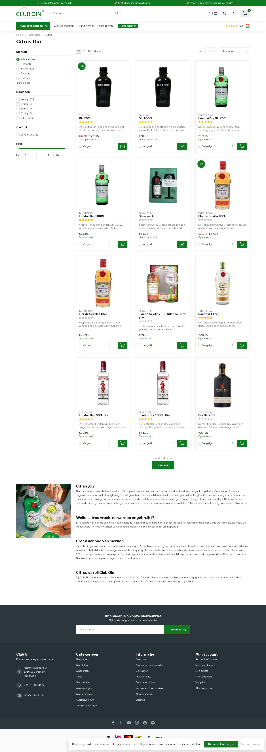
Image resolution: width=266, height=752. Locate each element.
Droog (26, 104)
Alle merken (28, 59)
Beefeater (26, 64)
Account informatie (206, 659)
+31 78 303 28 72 (34, 685)
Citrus (49, 35)
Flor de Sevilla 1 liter (93, 314)
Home (19, 35)
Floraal (27, 108)
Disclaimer (142, 671)
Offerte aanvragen (87, 705)
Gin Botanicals (84, 694)
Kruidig (27, 99)
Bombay (25, 73)
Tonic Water (86, 26)
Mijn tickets (201, 671)
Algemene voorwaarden (150, 665)
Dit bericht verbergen (221, 744)
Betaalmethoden (145, 682)
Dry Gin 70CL (207, 415)
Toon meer (163, 465)
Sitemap (140, 700)
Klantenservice (144, 694)
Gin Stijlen (82, 665)
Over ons (141, 659)
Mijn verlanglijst (204, 676)
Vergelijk (88, 146)
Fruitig (26, 113)
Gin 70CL (85, 118)
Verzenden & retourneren (150, 688)
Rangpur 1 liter (208, 314)
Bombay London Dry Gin (216, 550)
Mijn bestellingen (205, 665)
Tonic (79, 676)
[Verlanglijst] (233, 13)
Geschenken (83, 682)
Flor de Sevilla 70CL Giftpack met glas (162, 315)
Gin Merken (82, 659)
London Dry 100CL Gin (154, 415)
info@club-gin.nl (33, 695)
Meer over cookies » (250, 744)
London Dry (30, 134)
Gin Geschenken (64, 26)
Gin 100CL (146, 118)
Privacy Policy (143, 676)
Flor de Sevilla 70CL (212, 216)
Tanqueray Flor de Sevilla (146, 550)
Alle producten (204, 688)
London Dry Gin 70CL (212, 118)
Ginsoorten (106, 26)
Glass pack (146, 216)
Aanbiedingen (127, 26)
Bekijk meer (23, 82)
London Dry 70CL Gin (93, 415)
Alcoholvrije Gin (85, 700)
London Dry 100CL (92, 216)
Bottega (25, 78)
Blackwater (27, 68)
